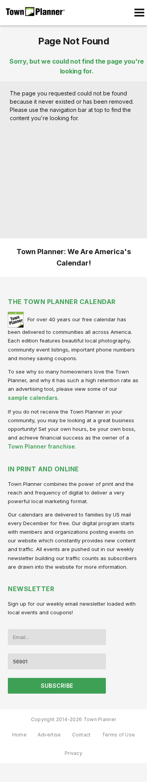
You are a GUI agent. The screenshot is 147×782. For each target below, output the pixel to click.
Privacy (73, 753)
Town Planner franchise (41, 446)
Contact (81, 735)
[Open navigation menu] (139, 12)
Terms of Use (118, 735)
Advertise (49, 735)
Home (19, 735)
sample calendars (33, 397)
